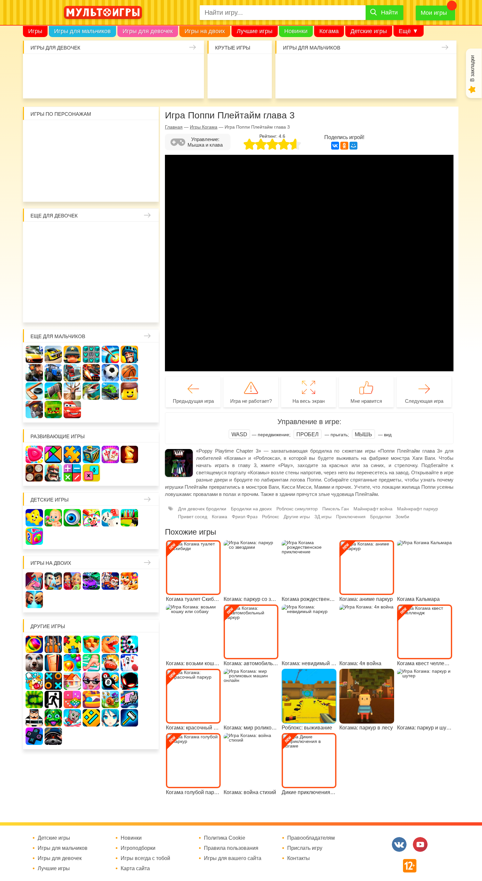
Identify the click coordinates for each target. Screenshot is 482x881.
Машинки (346, 84)
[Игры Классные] (91, 681)
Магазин (129, 252)
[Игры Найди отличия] (72, 517)
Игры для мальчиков (82, 31)
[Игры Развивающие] (34, 536)
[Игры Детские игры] (34, 517)
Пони (129, 271)
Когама (329, 31)
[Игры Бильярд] (110, 681)
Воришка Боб (148, 132)
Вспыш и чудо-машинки (110, 151)
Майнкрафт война (372, 508)
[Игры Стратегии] (53, 472)
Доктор (132, 65)
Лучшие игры (254, 31)
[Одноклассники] (344, 146)
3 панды (129, 132)
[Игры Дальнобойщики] (72, 372)
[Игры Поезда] (110, 391)
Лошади (72, 233)
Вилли (53, 132)
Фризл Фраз (244, 516)
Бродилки (380, 516)
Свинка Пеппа (72, 170)
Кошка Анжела (148, 252)
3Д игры (322, 516)
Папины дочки (53, 290)
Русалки (91, 271)
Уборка (113, 65)
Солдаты (365, 65)
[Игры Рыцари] (129, 354)
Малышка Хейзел (56, 65)
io (220, 65)
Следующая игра (424, 401)
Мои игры (434, 13)
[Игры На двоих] (34, 581)
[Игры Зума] (53, 718)
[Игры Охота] (72, 391)
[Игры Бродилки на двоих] (129, 581)
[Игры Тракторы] (53, 372)
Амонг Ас (220, 84)
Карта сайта (135, 868)
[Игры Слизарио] (129, 644)
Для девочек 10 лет (148, 309)
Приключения (351, 516)
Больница (148, 233)
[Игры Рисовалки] (91, 517)
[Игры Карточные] (129, 662)
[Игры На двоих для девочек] (72, 581)
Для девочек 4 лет (34, 309)
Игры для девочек (148, 31)
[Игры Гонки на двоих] (91, 581)
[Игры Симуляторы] (53, 736)
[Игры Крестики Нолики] (53, 681)
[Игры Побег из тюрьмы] (34, 718)
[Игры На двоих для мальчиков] (53, 581)
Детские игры (369, 31)
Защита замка (403, 65)
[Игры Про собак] (34, 662)
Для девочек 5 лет (53, 309)
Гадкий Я (110, 189)
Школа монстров (72, 271)
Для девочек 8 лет (110, 309)
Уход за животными (151, 84)
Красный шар (110, 132)
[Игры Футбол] (110, 372)
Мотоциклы (423, 84)
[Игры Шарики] (72, 662)
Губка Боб (34, 170)
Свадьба (34, 271)
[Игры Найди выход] (53, 662)
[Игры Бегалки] (72, 718)
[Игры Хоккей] (34, 391)
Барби (94, 65)
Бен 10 (72, 151)
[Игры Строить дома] (72, 681)
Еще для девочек (54, 215)
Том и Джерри (91, 151)
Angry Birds (129, 170)
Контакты (298, 858)
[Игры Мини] (72, 699)
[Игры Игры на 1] (91, 662)
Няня (110, 233)
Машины (423, 65)
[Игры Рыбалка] (91, 391)
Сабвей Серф (129, 151)
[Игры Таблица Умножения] (91, 472)
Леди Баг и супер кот (53, 151)
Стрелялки (308, 65)
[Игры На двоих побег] (110, 581)
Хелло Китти (91, 170)
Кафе (110, 252)
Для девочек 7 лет (91, 309)
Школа (53, 233)
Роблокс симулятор (297, 508)
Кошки (151, 65)
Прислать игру (304, 848)
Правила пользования (231, 848)
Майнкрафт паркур (417, 508)
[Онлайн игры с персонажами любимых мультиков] (103, 12)
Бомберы (129, 189)
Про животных (148, 290)
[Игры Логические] (53, 454)
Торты (113, 84)
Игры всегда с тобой (145, 858)
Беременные (148, 271)
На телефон (258, 84)
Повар (110, 290)
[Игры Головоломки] (91, 454)
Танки (384, 65)
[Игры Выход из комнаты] (53, 699)
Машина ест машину (327, 84)
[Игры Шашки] (34, 472)
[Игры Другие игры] (34, 736)
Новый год (72, 290)
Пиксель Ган (335, 508)
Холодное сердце (53, 271)
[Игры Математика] (72, 472)
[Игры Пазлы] (72, 454)
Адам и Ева (72, 132)
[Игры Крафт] (91, 354)
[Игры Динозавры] (110, 644)
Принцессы (53, 252)
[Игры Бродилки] (110, 699)
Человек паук (91, 189)
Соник (53, 189)
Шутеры (308, 84)
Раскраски (91, 233)
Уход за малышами (75, 65)
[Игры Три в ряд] (34, 454)
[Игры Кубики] (110, 517)
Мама (129, 233)
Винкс (34, 233)
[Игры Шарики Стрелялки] (34, 644)
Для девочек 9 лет (129, 309)
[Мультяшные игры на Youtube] (420, 844)
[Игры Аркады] (129, 699)
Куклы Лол (37, 84)
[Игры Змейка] (34, 699)
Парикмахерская (72, 252)
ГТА (384, 84)
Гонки (289, 65)
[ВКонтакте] (335, 146)
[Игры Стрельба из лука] (110, 354)
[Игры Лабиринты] (91, 699)
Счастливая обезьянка (53, 170)
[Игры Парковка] (34, 354)
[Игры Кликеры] (34, 681)
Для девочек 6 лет (72, 309)
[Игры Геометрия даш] (91, 718)
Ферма (110, 271)
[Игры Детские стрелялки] (129, 517)
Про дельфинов (56, 84)
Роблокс (34, 132)
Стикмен (34, 151)
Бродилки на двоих (251, 508)
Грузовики (442, 84)
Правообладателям (311, 838)
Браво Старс (442, 65)
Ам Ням (148, 151)
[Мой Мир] (353, 146)
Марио (110, 170)
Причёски (34, 252)
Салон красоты (170, 84)
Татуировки (94, 84)
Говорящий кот (34, 189)
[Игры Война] (72, 354)
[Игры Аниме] (110, 718)
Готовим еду (132, 84)
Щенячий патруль (72, 189)
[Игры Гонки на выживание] (91, 372)
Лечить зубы (129, 290)
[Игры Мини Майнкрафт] (129, 718)
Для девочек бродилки (202, 508)
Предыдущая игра (193, 401)
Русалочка (91, 252)
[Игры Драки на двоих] (34, 599)
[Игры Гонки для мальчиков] (53, 354)
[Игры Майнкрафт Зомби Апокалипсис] (53, 409)
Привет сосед (289, 84)
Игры (35, 31)
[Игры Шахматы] (129, 454)
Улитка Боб (91, 132)
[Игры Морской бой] (110, 662)
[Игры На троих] (72, 644)
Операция (189, 84)
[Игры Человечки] (129, 681)
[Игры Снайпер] (34, 372)
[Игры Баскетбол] (129, 372)
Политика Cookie (224, 838)
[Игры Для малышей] (53, 517)
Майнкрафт (346, 65)
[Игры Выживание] (53, 391)
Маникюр (170, 65)
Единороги (189, 65)
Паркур (365, 84)
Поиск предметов (258, 65)
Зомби (327, 65)
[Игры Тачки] (72, 409)
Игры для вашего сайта (232, 858)
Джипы (403, 84)
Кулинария (75, 84)
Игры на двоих (205, 31)
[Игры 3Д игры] (91, 644)
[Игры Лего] (129, 391)
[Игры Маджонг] (110, 454)
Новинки (296, 31)
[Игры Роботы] (34, 409)
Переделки (91, 290)
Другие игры (297, 516)
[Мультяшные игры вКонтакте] (399, 844)
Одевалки (37, 65)
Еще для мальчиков (57, 336)
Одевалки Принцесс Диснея (34, 290)
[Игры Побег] (53, 644)
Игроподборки (138, 848)
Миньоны (148, 170)
